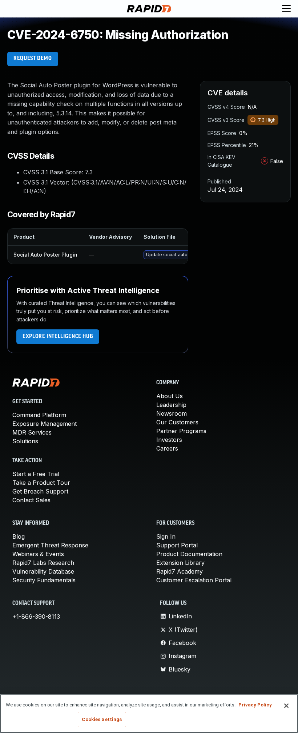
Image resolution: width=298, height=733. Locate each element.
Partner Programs (181, 431)
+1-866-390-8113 (36, 616)
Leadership (171, 404)
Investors (169, 439)
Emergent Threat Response (50, 545)
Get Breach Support (40, 491)
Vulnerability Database (43, 571)
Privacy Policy (255, 705)
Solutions (25, 441)
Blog (18, 536)
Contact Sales (31, 500)
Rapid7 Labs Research (43, 562)
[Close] (286, 706)
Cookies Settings (102, 719)
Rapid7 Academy (179, 571)
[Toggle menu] (286, 9)
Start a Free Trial (35, 474)
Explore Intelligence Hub (58, 337)
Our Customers (177, 422)
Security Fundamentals (44, 580)
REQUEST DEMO (32, 59)
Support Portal (177, 545)
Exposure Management (44, 423)
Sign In (166, 536)
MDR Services (32, 432)
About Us (169, 396)
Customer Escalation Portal (193, 580)
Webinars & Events (38, 554)
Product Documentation (189, 554)
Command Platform (39, 415)
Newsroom (171, 413)
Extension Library (180, 562)
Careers (167, 448)
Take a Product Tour (41, 482)
